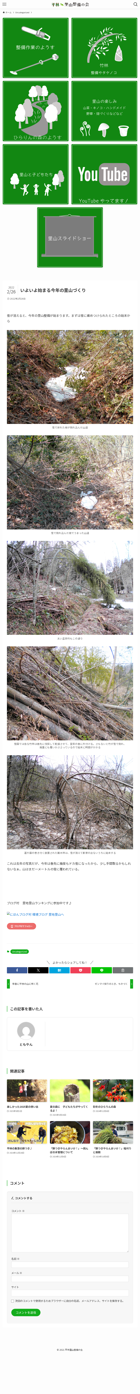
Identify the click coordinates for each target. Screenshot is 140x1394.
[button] (17, 970)
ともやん (26, 1044)
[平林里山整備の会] (70, 4)
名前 (15, 1259)
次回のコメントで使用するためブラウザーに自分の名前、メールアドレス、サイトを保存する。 (70, 1300)
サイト (15, 1287)
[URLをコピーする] (123, 970)
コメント (18, 1211)
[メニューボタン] (4, 4)
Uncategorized (19, 951)
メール (16, 1273)
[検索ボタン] (135, 4)
